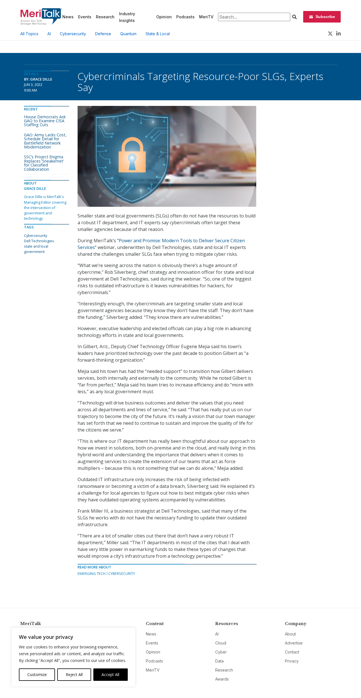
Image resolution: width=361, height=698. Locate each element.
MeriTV (206, 16)
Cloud (220, 643)
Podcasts (185, 16)
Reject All (74, 674)
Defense (103, 33)
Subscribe (325, 16)
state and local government (36, 249)
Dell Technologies (39, 240)
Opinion (164, 16)
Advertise (294, 643)
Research (105, 16)
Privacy (292, 661)
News (68, 16)
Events (84, 16)
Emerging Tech (91, 573)
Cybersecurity (73, 33)
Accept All (110, 674)
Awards (222, 679)
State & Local (158, 33)
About (290, 634)
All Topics (29, 33)
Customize (37, 674)
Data (219, 661)
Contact (292, 652)
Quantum (128, 33)
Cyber (221, 652)
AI (49, 33)
